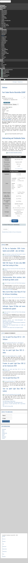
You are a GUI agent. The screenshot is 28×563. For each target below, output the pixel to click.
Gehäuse (2, 15)
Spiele (2, 55)
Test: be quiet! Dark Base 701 (11, 378)
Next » (15, 221)
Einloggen (15, 81)
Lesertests (3, 67)
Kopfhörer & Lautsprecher (6, 20)
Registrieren (20, 81)
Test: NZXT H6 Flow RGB (8, 406)
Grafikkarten (3, 16)
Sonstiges (3, 54)
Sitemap (3, 536)
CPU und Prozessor (4, 24)
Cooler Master (7, 102)
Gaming (2, 19)
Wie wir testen (3, 64)
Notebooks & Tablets (5, 53)
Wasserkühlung (4, 52)
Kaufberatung (3, 42)
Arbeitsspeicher (4, 11)
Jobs (2, 63)
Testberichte (3, 29)
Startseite (2, 8)
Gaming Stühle (4, 36)
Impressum (4, 546)
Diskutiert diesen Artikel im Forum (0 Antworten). (11, 232)
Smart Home (3, 26)
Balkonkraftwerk (4, 13)
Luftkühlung (3, 50)
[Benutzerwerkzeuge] (23, 97)
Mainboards (3, 23)
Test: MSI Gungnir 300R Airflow (9, 401)
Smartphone (3, 39)
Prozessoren (3, 48)
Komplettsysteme (4, 40)
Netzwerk (3, 47)
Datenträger (3, 34)
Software (2, 58)
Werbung (3, 65)
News (1, 9)
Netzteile (2, 45)
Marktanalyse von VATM (7, 289)
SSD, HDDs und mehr (5, 25)
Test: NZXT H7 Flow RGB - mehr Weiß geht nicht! (12, 402)
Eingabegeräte (3, 14)
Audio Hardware (4, 10)
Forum (1, 60)
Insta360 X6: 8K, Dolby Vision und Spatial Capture (13, 327)
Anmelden (5, 229)
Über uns (3, 538)
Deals (1, 28)
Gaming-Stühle (4, 18)
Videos (1, 78)
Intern (1, 61)
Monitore (2, 21)
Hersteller (2, 68)
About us (2, 62)
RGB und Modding (4, 49)
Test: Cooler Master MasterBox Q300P (13, 92)
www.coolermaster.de (18, 168)
